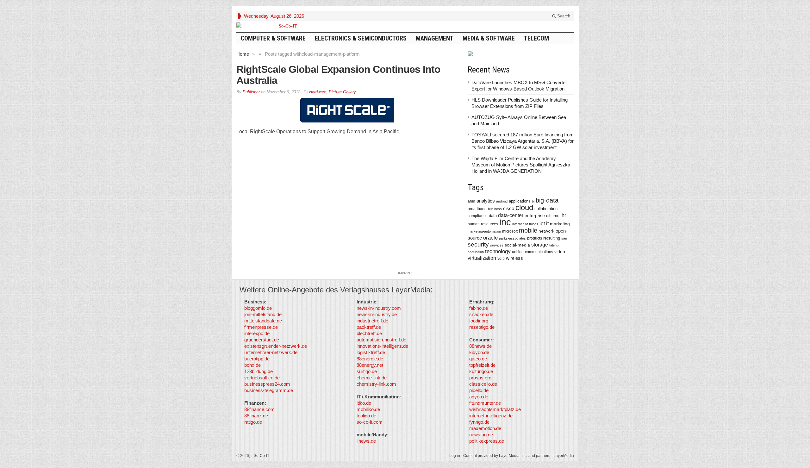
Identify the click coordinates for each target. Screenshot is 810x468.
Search (563, 16)
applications (520, 201)
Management (434, 38)
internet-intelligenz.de (491, 415)
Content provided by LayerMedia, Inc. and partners (506, 455)
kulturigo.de (481, 371)
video (559, 251)
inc (505, 222)
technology (498, 251)
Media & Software (489, 38)
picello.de (479, 390)
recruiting (551, 238)
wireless (514, 258)
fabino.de (478, 308)
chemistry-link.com (376, 384)
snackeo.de (481, 314)
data (493, 215)
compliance (478, 216)
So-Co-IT (260, 455)
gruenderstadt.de (261, 339)
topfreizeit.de (482, 365)
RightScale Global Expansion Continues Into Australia (338, 75)
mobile (528, 230)
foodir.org (478, 320)
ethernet (553, 216)
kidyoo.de (479, 352)
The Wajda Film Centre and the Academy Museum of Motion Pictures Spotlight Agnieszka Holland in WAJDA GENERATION (520, 165)
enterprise (535, 215)
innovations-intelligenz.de (382, 346)
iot (542, 223)
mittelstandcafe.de (263, 320)
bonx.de (252, 365)
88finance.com (259, 409)
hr (564, 215)
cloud (524, 207)
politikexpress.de (486, 441)
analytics (486, 200)
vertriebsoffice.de (262, 377)
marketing (560, 223)
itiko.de (364, 403)
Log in (454, 455)
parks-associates (512, 238)
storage (539, 244)
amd (471, 201)
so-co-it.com (370, 422)
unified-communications (532, 252)
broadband (477, 209)
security (478, 244)
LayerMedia (563, 455)
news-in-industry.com (379, 308)
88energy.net (370, 365)
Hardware (317, 92)
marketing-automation (484, 231)
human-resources (483, 224)
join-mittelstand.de (263, 314)
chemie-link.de (372, 377)
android (502, 201)
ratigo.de (253, 422)
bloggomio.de (258, 308)
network (546, 231)
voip (501, 258)
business (495, 209)
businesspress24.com (267, 384)
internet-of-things (525, 224)
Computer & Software (273, 38)
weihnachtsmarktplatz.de (495, 409)
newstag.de (481, 434)
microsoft (510, 231)
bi (533, 201)
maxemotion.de (485, 428)
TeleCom (536, 38)
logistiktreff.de (371, 352)
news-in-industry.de (377, 314)
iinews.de (366, 441)
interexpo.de (257, 333)
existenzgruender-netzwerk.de (275, 346)
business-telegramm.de (268, 390)
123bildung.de (258, 371)
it (547, 223)
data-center (510, 215)
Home (242, 54)
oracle (490, 237)
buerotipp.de (257, 358)
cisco (508, 208)
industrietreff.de (372, 320)
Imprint (405, 273)
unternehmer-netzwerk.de (270, 352)
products (534, 238)
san (564, 238)
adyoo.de (478, 396)
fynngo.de (479, 422)
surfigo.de (367, 371)
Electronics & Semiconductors (361, 38)
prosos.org (480, 377)
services (496, 245)
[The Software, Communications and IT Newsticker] (285, 25)
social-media (517, 244)
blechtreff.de (369, 333)
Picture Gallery (342, 92)
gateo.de (478, 358)
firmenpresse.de (261, 327)
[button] (14, 454)
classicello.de (483, 384)
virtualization (482, 258)
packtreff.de (369, 327)
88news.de (480, 346)
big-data (547, 200)
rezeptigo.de (482, 327)
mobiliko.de (368, 409)
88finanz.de (256, 415)
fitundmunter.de (485, 403)
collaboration (546, 208)
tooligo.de (366, 415)
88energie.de (370, 358)
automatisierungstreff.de (381, 339)
